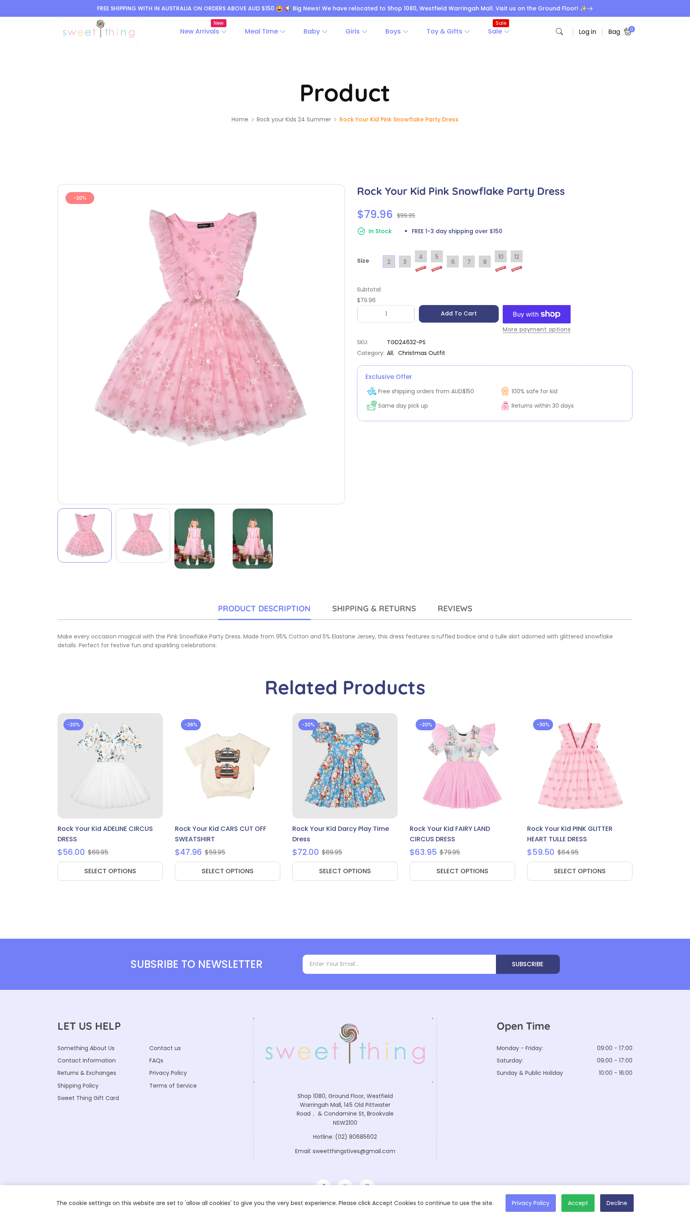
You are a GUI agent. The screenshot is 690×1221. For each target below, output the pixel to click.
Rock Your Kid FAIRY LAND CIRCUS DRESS (450, 834)
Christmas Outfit (421, 353)
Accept (578, 1203)
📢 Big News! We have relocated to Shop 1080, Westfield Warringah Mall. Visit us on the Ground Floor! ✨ (435, 8)
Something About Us (86, 1048)
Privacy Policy (168, 1073)
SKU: (362, 342)
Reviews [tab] (455, 608)
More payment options (537, 329)
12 (516, 257)
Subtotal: (369, 289)
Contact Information (87, 1060)
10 (501, 257)
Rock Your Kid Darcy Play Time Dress (340, 834)
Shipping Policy (78, 1086)
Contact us (165, 1048)
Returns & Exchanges (87, 1073)
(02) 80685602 (356, 1137)
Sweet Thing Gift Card (88, 1098)
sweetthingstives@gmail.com (354, 1151)
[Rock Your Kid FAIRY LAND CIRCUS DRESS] (462, 766)
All (390, 353)
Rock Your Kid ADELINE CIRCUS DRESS (105, 834)
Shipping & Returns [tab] (374, 608)
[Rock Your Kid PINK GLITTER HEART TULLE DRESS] (579, 766)
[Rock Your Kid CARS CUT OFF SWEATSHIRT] (227, 766)
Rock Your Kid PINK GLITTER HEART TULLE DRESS (570, 834)
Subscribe (527, 964)
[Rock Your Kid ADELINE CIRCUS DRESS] (110, 766)
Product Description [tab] (264, 608)
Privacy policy (530, 1203)
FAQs (156, 1060)
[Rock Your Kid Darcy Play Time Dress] (345, 766)
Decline (617, 1203)
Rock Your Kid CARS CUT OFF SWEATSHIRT (220, 834)
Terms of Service (173, 1086)
